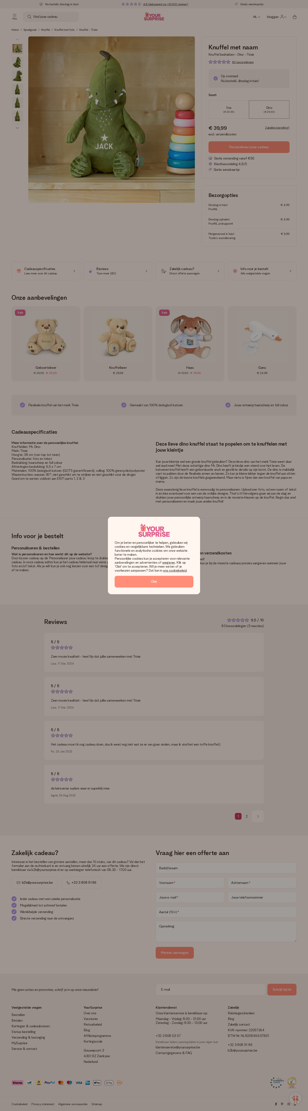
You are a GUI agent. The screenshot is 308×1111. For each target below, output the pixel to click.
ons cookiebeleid (174, 570)
